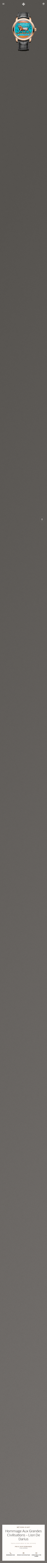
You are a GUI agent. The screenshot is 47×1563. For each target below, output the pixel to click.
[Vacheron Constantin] (23, 4)
